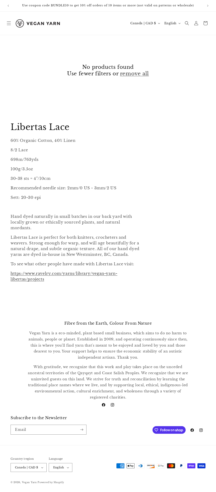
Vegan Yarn (29, 482)
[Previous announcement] (8, 6)
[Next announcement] (207, 6)
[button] (9, 23)
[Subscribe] (81, 430)
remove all (134, 73)
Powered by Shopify (51, 482)
